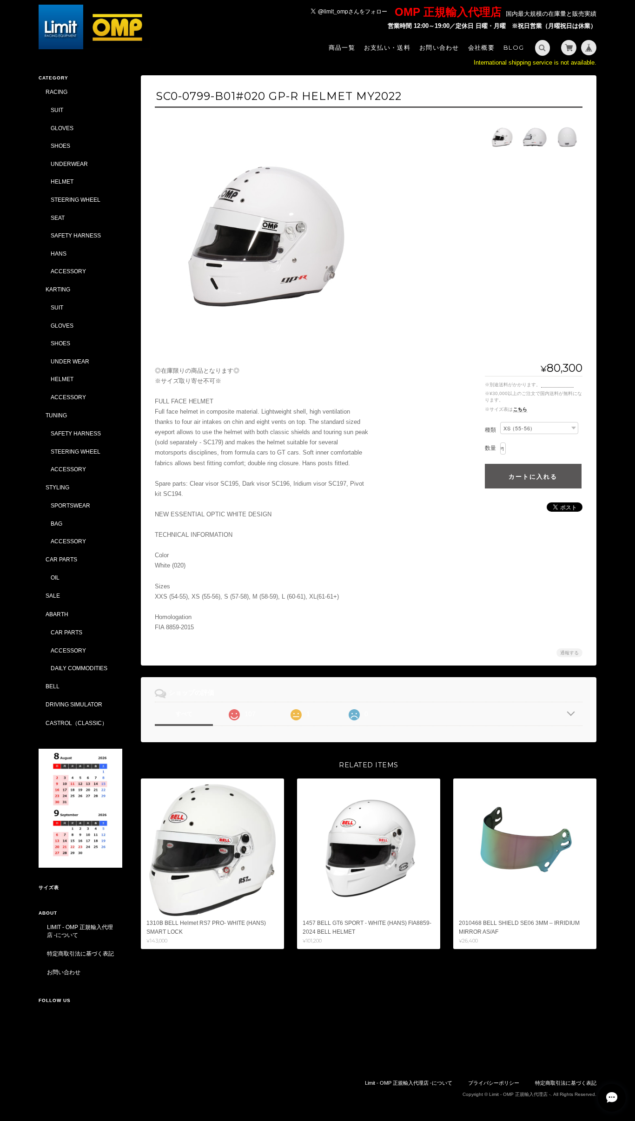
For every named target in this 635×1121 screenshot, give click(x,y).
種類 (490, 430)
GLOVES (62, 128)
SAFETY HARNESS (76, 235)
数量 (490, 448)
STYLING (57, 487)
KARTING (58, 289)
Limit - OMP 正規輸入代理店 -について (80, 931)
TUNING (56, 415)
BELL (53, 686)
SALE (53, 596)
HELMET (62, 181)
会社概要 (481, 47)
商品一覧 (342, 47)
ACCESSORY (68, 271)
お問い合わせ (439, 47)
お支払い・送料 (387, 47)
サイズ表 (49, 887)
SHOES (60, 146)
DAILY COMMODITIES (79, 668)
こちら (520, 409)
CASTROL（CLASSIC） (76, 723)
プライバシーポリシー (493, 1083)
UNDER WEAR (70, 361)
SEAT (58, 218)
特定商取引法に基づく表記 (80, 953)
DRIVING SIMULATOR (74, 704)
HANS (58, 254)
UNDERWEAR (69, 164)
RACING (56, 92)
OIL (55, 577)
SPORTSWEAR (70, 505)
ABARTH (57, 614)
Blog (513, 47)
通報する (569, 652)
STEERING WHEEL (75, 200)
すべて (184, 714)
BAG (56, 524)
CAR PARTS (61, 559)
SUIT (57, 110)
